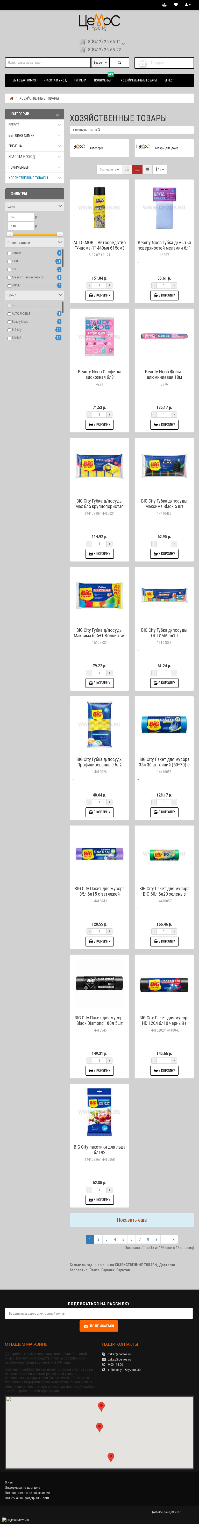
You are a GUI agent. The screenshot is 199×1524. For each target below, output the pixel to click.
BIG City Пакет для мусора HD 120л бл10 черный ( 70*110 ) (164, 1023)
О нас (9, 1482)
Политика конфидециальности (27, 1498)
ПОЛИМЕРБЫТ (103, 78)
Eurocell (17, 253)
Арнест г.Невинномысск (28, 277)
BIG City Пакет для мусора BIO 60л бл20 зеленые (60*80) (164, 894)
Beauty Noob (20, 322)
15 (160, 169)
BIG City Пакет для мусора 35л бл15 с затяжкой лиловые (100, 894)
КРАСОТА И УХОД (55, 80)
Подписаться (102, 1326)
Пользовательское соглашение (27, 1493)
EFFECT (169, 80)
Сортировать (108, 169)
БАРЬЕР (16, 285)
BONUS (16, 338)
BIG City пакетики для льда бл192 (99, 1149)
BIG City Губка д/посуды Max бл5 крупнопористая (99, 503)
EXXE (15, 261)
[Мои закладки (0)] (176, 5)
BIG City (17, 330)
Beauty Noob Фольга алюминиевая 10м (164, 374)
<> (13, 305)
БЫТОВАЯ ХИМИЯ (24, 80)
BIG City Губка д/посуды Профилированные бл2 (99, 762)
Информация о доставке (22, 1487)
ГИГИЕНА (80, 80)
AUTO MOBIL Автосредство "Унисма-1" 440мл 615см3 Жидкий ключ (99, 248)
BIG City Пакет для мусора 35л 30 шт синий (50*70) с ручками (164, 765)
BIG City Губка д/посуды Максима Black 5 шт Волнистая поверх (164, 506)
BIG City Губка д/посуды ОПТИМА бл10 (164, 632)
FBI (14, 269)
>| (173, 1239)
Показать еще (132, 1220)
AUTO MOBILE (21, 313)
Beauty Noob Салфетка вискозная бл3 (99, 374)
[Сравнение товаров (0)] (164, 5)
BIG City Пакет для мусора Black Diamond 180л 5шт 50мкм (100, 1023)
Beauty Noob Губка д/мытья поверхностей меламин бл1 (164, 245)
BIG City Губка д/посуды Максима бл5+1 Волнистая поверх (99, 635)
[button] (99, 1427)
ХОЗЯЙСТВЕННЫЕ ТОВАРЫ (139, 80)
